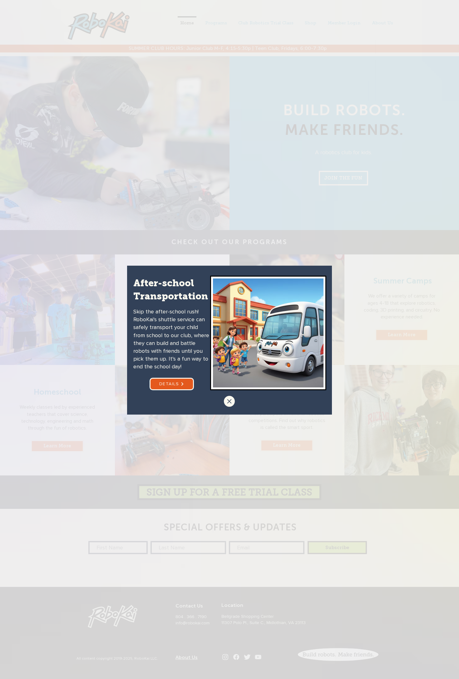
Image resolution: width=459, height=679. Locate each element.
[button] (229, 401)
